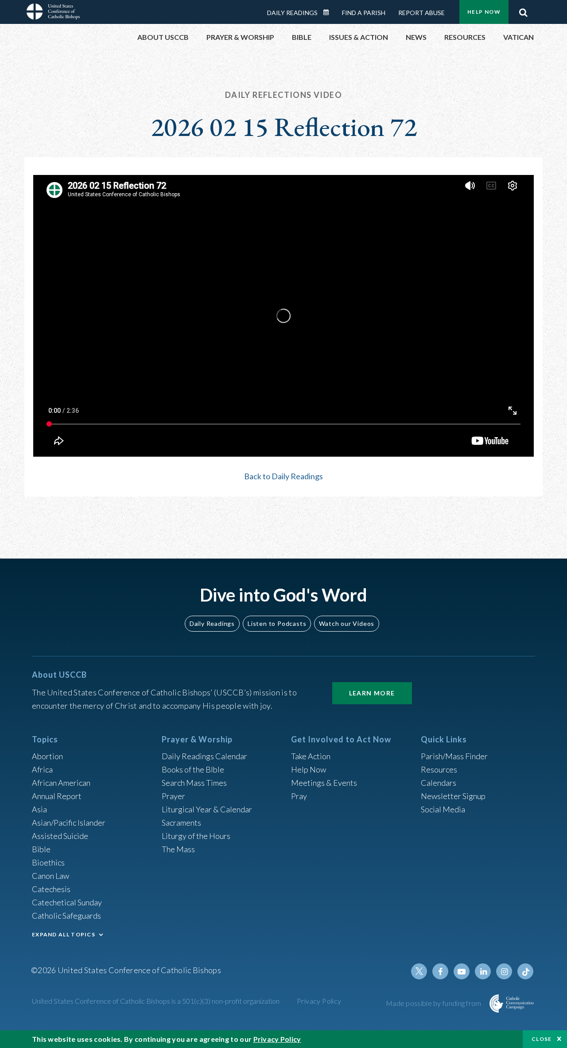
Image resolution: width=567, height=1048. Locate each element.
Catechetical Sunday (67, 902)
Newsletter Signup (453, 796)
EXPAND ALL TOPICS (63, 934)
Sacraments (181, 822)
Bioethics (48, 862)
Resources (439, 769)
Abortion (47, 756)
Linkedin (483, 971)
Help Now (484, 11)
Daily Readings (292, 12)
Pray (299, 796)
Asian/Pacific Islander (68, 822)
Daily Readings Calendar (329, 12)
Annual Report (57, 796)
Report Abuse (421, 12)
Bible (41, 849)
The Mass (178, 849)
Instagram (504, 971)
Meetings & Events (324, 783)
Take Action (310, 756)
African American (61, 783)
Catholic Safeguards (66, 915)
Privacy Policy (319, 1001)
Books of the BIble (193, 769)
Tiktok (525, 971)
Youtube (462, 971)
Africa (42, 769)
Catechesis (51, 889)
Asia (39, 809)
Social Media (443, 809)
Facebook (440, 971)
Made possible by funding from (434, 1003)
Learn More (372, 693)
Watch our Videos (346, 623)
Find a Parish (363, 12)
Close (542, 1039)
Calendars (438, 783)
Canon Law (50, 876)
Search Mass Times (194, 783)
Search (523, 10)
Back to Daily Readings (283, 476)
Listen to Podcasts (277, 623)
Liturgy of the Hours (196, 836)
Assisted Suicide (60, 836)
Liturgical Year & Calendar (207, 809)
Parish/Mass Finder (454, 756)
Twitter (419, 971)
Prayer (173, 796)
